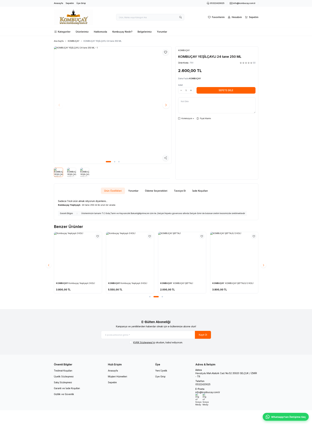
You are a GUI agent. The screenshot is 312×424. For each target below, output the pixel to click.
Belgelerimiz (145, 31)
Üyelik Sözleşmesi (64, 376)
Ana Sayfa (59, 41)
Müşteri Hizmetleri (117, 376)
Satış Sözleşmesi (63, 382)
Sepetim (70, 3)
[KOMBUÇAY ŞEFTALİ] (182, 256)
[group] (112, 105)
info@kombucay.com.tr (207, 392)
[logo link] (73, 17)
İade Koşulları (200, 190)
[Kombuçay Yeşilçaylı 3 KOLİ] (130, 256)
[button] (108, 161)
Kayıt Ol (203, 334)
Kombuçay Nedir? (122, 31)
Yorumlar (162, 31)
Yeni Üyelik (161, 370)
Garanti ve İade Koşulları (67, 388)
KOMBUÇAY (73, 41)
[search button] (180, 17)
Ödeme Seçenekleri (156, 190)
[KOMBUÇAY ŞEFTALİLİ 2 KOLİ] (234, 256)
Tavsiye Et (180, 190)
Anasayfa (58, 3)
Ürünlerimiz (82, 31)
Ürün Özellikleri (113, 190)
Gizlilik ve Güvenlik (64, 394)
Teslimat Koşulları (63, 370)
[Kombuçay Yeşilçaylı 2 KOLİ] (78, 256)
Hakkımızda (100, 31)
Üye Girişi (81, 3)
